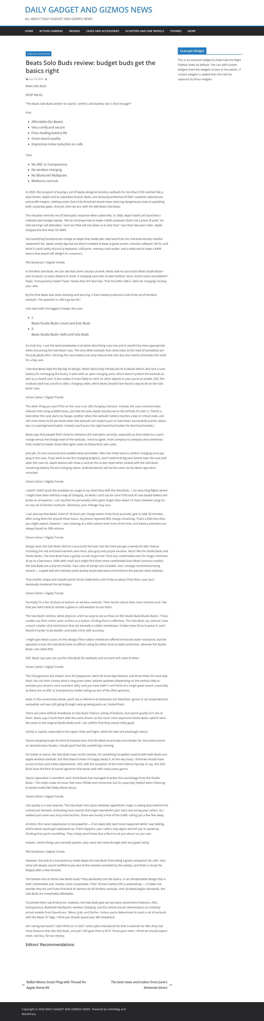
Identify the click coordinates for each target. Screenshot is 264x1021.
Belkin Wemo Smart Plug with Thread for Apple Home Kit (56, 985)
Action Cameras (51, 31)
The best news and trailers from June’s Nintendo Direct (139, 985)
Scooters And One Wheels (144, 31)
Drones (74, 31)
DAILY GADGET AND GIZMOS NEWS (88, 9)
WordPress (29, 1014)
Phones (175, 31)
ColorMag (114, 1009)
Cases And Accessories (102, 31)
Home (29, 31)
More (192, 31)
